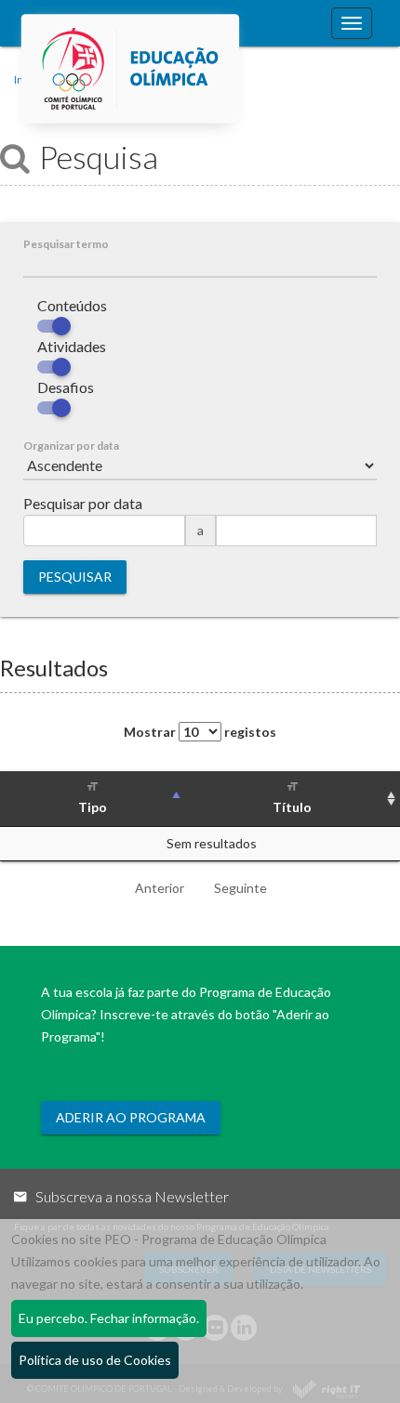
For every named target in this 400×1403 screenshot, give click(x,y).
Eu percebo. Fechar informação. (109, 1318)
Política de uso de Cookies (95, 1360)
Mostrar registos (200, 732)
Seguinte (240, 888)
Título (292, 807)
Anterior (159, 888)
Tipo (92, 807)
